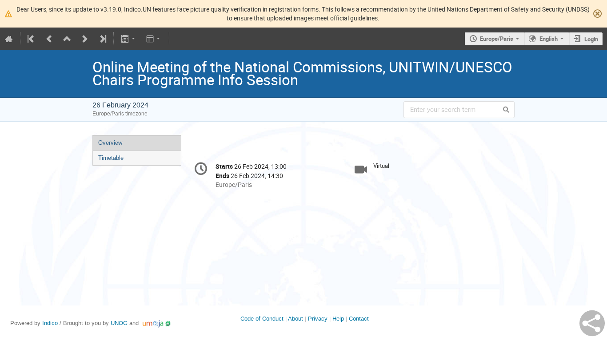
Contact (359, 318)
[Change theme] (154, 39)
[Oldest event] (31, 39)
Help (338, 318)
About (295, 318)
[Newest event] (102, 39)
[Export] (128, 39)
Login (591, 39)
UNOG (119, 323)
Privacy (317, 318)
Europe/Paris (496, 39)
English (548, 39)
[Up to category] (67, 39)
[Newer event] (85, 39)
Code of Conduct (262, 318)
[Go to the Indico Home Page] (9, 39)
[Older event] (49, 39)
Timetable (111, 158)
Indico (50, 323)
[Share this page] (592, 323)
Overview (110, 142)
